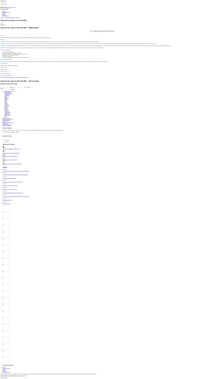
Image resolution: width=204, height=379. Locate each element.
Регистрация (13, 7)
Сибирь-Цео (7, 113)
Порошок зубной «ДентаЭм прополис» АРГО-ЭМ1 (12, 163)
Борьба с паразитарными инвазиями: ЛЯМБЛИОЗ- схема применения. (15, 174)
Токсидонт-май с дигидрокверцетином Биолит (11, 153)
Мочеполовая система (7, 203)
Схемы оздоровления (6, 12)
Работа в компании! (6, 15)
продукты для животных (7, 125)
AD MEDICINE (7, 92)
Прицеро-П (7, 110)
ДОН (17, 17)
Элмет (6, 116)
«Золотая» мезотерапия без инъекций (9, 178)
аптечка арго (5, 121)
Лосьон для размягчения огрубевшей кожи (20, 77)
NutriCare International (8, 93)
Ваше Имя (12, 87)
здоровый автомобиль (7, 124)
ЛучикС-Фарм (7, 105)
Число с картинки (27, 87)
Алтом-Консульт (8, 94)
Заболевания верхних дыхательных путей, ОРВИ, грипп (13, 192)
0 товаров (6, 9)
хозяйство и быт (5, 123)
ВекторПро (7, 98)
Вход (9, 7)
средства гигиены (6, 120)
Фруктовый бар (7, 115)
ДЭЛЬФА (6, 102)
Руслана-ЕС (7, 111)
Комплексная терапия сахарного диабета (10, 185)
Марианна (6, 107)
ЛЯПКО (6, 106)
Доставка (4, 13)
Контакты (4, 371)
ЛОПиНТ (6, 104)
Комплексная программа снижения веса (10, 189)
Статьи (5, 167)
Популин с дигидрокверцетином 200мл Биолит (11, 148)
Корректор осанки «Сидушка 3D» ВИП (10, 159)
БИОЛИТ (6, 97)
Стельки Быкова (8, 112)
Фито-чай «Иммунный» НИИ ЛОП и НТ (10, 156)
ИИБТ (6, 103)
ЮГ (5, 117)
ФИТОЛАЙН (7, 114)
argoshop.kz (3, 0)
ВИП (6, 99)
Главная (4, 11)
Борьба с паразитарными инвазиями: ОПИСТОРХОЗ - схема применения (16, 196)
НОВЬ (6, 108)
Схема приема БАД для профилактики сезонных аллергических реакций (16, 171)
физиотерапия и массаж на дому (8, 122)
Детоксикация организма (7, 200)
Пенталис (6, 109)
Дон (19, 17)
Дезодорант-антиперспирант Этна (6, 77)
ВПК (5, 100)
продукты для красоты (7, 119)
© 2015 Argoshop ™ (4, 377)
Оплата (4, 370)
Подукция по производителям (9, 17)
